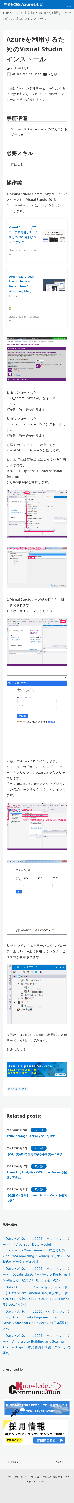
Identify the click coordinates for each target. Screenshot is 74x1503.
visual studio (18, 1089)
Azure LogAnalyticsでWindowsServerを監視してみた (37, 1174)
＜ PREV (12, 1462)
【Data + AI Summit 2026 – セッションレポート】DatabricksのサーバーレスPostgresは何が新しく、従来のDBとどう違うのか (37, 1274)
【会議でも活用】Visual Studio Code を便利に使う (37, 1197)
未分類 (52, 74)
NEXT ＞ (61, 1462)
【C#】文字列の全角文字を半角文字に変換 (35, 1154)
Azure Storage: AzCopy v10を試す (31, 1136)
